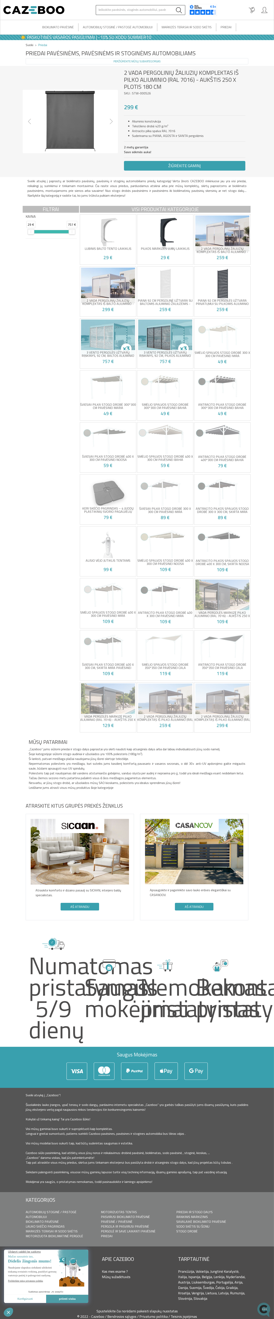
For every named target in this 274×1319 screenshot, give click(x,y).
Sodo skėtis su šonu (192, 1226)
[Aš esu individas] (264, 10)
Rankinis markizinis (192, 1216)
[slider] (30, 232)
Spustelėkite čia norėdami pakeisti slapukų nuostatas (137, 1311)
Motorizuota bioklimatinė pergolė (54, 1236)
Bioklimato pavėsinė (58, 27)
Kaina (31, 216)
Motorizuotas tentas (119, 1212)
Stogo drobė (187, 1231)
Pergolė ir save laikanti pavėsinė (128, 1231)
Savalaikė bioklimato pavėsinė (201, 1221)
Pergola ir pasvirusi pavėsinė (125, 1226)
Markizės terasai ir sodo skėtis (187, 27)
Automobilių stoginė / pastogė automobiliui (117, 27)
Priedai (226, 27)
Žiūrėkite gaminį (184, 166)
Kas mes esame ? (115, 1271)
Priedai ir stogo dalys (194, 1212)
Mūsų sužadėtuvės (116, 1277)
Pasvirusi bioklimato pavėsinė (125, 1216)
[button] (30, 121)
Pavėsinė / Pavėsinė (116, 1221)
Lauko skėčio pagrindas (45, 1226)
